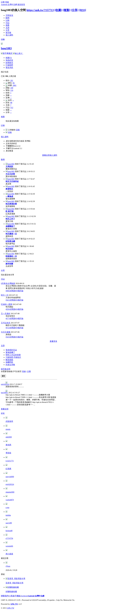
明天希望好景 (11, 204)
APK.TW (14, 604)
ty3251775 (10, 461)
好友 (3, 413)
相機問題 (9, 362)
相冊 (7, 25)
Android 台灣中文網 (9, 4)
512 (11, 107)
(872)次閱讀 (10, 328)
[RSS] (82, 10)
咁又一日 (4, 295)
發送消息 (9, 67)
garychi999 (10, 477)
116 (11, 90)
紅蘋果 (8, 469)
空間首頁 (9, 15)
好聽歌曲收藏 (11, 592)
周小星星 (9, 554)
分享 (7, 30)
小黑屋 (11, 596)
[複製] (66, 10)
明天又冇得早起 (12, 181)
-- (10, 95)
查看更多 (53, 341)
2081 (14, 85)
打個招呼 (9, 65)
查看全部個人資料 (49, 155)
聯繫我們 (4, 596)
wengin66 (9, 546)
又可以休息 (5, 323)
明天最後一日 (11, 234)
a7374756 (9, 538)
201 (11, 80)
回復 (18, 130)
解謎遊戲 (9, 360)
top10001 (4, 393)
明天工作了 (10, 219)
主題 (7, 28)
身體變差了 (10, 226)
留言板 (8, 33)
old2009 (9, 437)
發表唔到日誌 (11, 350)
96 (14, 83)
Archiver (24, 596)
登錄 (7, 2)
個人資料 (9, 35)
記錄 (7, 20)
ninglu (8, 429)
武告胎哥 (9, 421)
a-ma (7, 507)
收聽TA (9, 58)
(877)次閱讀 (10, 318)
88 (11, 103)
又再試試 (9, 166)
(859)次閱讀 (10, 309)
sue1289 (9, 523)
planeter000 (10, 492)
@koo (8, 566)
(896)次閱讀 (10, 291)
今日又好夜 (10, 174)
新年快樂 (9, 264)
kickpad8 (9, 531)
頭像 (3, 39)
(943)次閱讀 (10, 337)
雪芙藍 (8, 453)
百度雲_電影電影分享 (14, 583)
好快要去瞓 (10, 241)
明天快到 (9, 249)
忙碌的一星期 (6, 304)
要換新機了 (10, 352)
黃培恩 (8, 445)
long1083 (6, 48)
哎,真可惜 (10, 211)
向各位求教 (10, 365)
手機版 (17, 596)
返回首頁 (21, 4)
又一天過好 (5, 314)
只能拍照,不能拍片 (13, 357)
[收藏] (58, 10)
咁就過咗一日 (11, 256)
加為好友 (9, 60)
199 (11, 88)
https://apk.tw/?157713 (40, 10)
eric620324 (5, 384)
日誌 (7, 23)
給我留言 (9, 63)
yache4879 (10, 500)
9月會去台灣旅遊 (8, 283)
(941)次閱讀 (10, 300)
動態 (7, 18)
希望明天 (9, 189)
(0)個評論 (19, 291)
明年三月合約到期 (13, 355)
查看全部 (4, 409)
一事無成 (9, 196)
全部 (8, 369)
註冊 (3, 2)
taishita (8, 515)
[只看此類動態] (7, 164)
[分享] (74, 10)
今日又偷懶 (5, 332)
